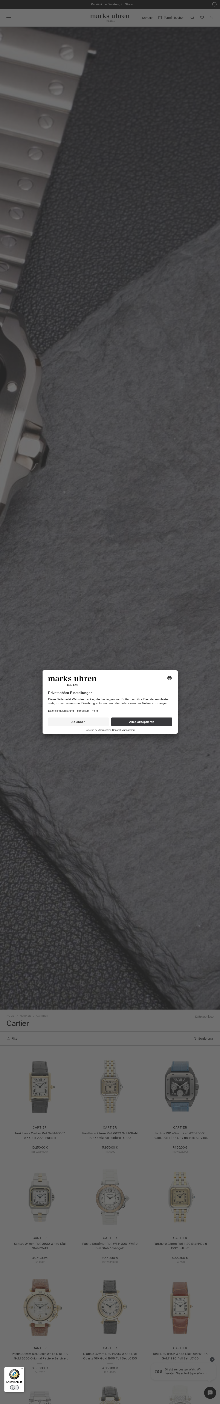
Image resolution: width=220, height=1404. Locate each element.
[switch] (14, 1387)
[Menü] (21, 1369)
